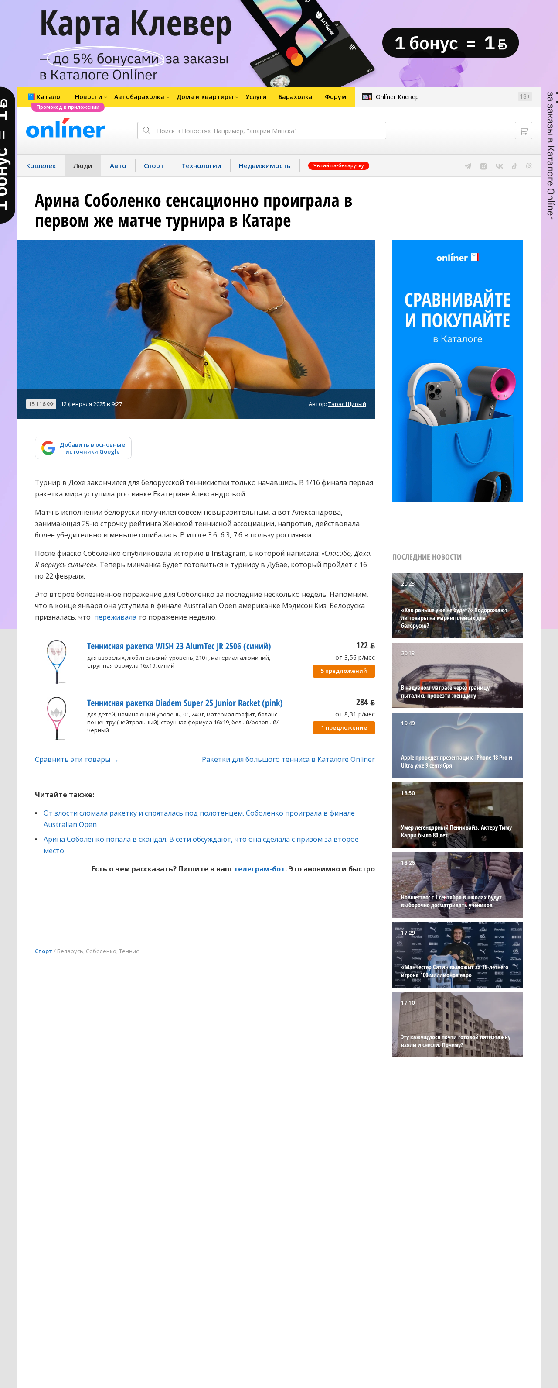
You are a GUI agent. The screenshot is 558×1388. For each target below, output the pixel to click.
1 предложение (344, 727)
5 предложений (344, 671)
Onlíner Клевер (397, 97)
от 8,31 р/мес (355, 714)
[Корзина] (523, 130)
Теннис (129, 951)
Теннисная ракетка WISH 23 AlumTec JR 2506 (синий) (179, 646)
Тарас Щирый (347, 404)
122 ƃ (365, 645)
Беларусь (70, 951)
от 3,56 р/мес (355, 657)
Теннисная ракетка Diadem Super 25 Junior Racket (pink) (185, 703)
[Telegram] (468, 165)
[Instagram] (483, 165)
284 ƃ (365, 702)
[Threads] (529, 165)
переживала (115, 617)
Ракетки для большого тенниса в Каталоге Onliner (288, 759)
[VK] (499, 165)
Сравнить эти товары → (77, 759)
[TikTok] (514, 165)
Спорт (43, 951)
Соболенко (101, 951)
